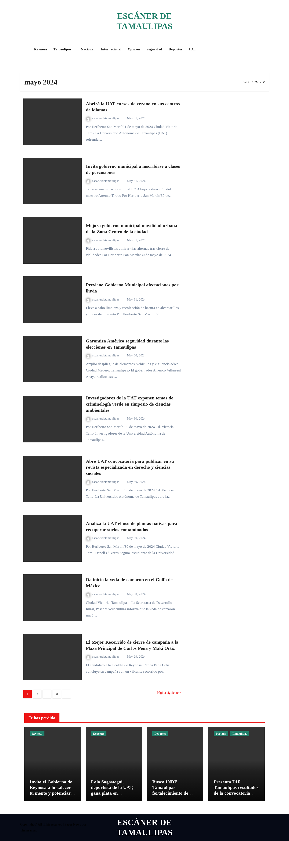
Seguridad (154, 49)
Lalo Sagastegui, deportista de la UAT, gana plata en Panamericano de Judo (113, 790)
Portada (221, 733)
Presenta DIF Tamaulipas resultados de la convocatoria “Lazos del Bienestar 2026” (236, 793)
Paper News (73, 824)
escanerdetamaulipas (106, 118)
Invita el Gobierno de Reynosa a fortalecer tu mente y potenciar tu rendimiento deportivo (51, 793)
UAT (192, 49)
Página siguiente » (169, 692)
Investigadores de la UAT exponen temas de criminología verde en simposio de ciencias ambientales (129, 404)
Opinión (134, 49)
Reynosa (40, 49)
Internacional (111, 49)
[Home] (26, 49)
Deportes (175, 49)
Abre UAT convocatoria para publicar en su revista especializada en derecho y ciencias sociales (130, 467)
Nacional (87, 49)
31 (56, 694)
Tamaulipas (63, 49)
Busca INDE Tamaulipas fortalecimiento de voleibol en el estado (172, 790)
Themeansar (28, 830)
